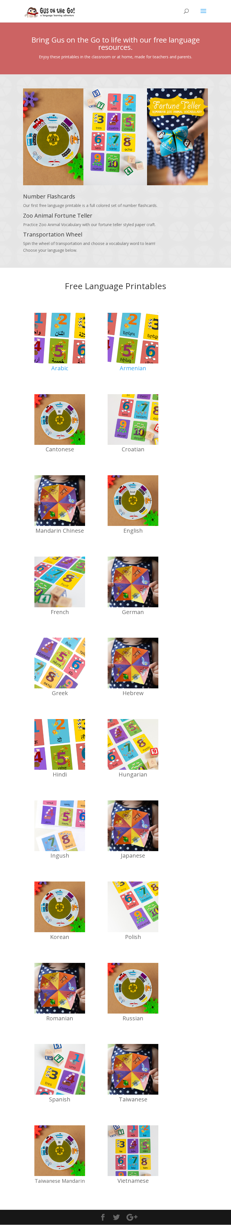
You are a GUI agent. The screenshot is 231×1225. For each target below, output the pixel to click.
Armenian (133, 368)
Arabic (59, 368)
